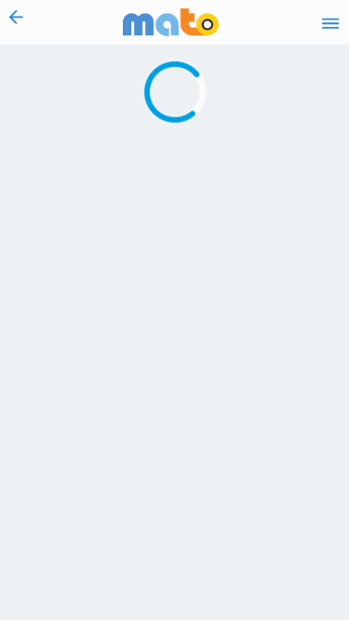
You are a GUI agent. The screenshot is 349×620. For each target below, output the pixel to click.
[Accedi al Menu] (330, 22)
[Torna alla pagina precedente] (16, 22)
